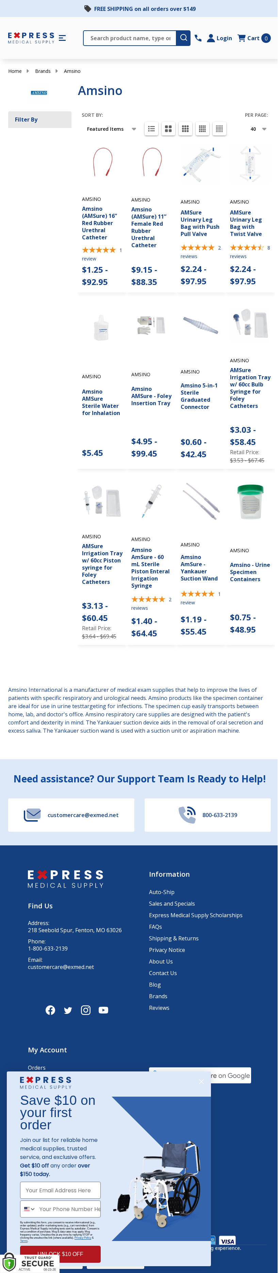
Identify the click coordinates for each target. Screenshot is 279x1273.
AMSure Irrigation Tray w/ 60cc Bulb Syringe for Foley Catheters (250, 388)
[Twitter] (68, 1010)
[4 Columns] (202, 129)
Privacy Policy (83, 1237)
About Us (161, 961)
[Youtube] (103, 1010)
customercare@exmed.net (61, 967)
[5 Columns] (219, 129)
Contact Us (163, 973)
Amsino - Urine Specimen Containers (250, 572)
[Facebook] (50, 1010)
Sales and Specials (172, 903)
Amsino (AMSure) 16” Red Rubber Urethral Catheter (99, 223)
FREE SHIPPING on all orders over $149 (145, 9)
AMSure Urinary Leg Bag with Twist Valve (246, 223)
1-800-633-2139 (48, 948)
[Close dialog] (201, 1082)
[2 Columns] (168, 129)
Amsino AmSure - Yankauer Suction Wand (199, 567)
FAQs (155, 926)
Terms (24, 1240)
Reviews (159, 1008)
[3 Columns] (185, 129)
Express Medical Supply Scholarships (196, 915)
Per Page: (256, 115)
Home (15, 71)
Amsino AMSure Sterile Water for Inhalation (101, 402)
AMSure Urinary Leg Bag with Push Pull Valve (200, 223)
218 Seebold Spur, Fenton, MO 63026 (75, 930)
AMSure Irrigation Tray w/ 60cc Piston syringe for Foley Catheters (102, 564)
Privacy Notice (167, 950)
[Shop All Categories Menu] (62, 38)
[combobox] (28, 1209)
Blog (155, 984)
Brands (43, 71)
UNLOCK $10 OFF (60, 1254)
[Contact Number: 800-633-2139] (198, 38)
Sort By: (92, 115)
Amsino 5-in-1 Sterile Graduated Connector (199, 396)
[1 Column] (151, 129)
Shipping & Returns (174, 938)
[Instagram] (86, 1010)
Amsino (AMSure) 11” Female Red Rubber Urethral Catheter (148, 227)
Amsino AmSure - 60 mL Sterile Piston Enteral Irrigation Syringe (150, 567)
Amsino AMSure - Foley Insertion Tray (151, 396)
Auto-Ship (162, 892)
